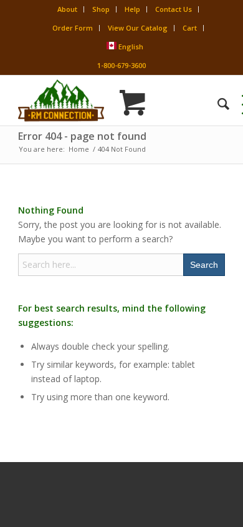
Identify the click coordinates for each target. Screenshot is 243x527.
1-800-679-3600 (121, 65)
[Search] (217, 104)
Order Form (72, 27)
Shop (101, 9)
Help (132, 9)
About (67, 9)
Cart (190, 27)
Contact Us (173, 9)
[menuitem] (217, 104)
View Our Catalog (138, 27)
